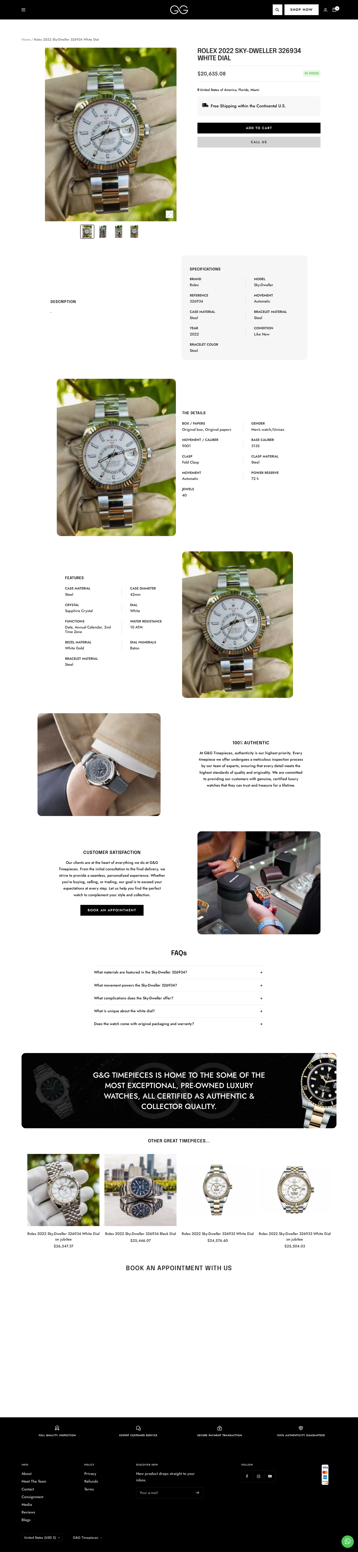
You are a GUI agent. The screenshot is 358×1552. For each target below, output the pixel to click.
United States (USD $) (40, 1537)
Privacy (90, 1473)
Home (26, 39)
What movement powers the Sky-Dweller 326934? (135, 985)
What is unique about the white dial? (124, 1011)
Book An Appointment (112, 910)
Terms (89, 1489)
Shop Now (301, 9)
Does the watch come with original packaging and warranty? (144, 1024)
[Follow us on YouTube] (270, 1476)
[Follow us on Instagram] (258, 1476)
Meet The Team (34, 1481)
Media (27, 1504)
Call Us (259, 142)
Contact (28, 1489)
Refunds (91, 1481)
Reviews (28, 1512)
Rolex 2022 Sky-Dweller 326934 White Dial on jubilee (63, 1236)
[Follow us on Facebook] (247, 1476)
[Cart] (334, 10)
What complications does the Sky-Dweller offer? (133, 998)
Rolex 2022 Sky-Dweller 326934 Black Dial (140, 1233)
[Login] (325, 10)
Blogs (26, 1520)
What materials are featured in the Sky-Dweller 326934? (140, 972)
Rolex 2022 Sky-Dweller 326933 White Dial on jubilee (295, 1236)
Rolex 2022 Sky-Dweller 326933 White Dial (218, 1233)
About (26, 1473)
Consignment (32, 1497)
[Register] (197, 1492)
